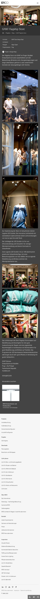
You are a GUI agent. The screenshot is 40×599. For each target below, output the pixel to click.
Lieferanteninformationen (7, 530)
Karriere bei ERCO (5, 505)
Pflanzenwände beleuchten (8, 559)
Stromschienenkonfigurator (8, 429)
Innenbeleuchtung (6, 422)
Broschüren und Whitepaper (8, 452)
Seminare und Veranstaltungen (9, 523)
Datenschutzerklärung (25, 590)
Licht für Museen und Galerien (8, 465)
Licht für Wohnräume (6, 479)
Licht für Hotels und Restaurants (9, 485)
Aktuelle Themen (5, 543)
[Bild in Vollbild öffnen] (20, 96)
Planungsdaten (5, 449)
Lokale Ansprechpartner (7, 520)
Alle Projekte (4, 441)
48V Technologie (5, 573)
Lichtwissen (4, 488)
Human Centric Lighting (7, 556)
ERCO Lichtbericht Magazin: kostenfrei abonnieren (13, 512)
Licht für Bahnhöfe (6, 579)
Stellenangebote (5, 508)
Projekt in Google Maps (11, 52)
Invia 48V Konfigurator (7, 432)
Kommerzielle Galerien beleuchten (9, 549)
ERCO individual (5, 569)
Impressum (16, 590)
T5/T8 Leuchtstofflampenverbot (9, 553)
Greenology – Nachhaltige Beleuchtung (11, 502)
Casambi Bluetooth (6, 566)
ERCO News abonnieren (7, 533)
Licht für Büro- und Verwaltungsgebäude (11, 462)
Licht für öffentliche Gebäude (8, 469)
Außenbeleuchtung (6, 426)
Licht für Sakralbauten (6, 475)
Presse (3, 526)
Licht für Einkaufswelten (7, 482)
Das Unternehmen (5, 498)
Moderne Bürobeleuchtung (8, 546)
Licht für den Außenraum (7, 472)
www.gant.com (7, 375)
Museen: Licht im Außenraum (8, 576)
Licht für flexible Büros (6, 563)
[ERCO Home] (4, 3)
